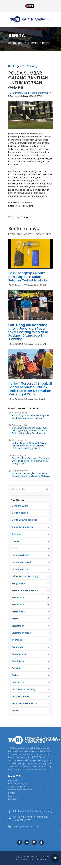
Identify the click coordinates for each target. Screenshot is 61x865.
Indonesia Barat (20, 555)
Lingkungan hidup (21, 632)
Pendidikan (18, 661)
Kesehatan (18, 597)
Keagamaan (18, 583)
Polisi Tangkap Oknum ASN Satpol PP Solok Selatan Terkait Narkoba (28, 276)
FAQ (10, 795)
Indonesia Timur (20, 569)
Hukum (15, 541)
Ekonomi (16, 534)
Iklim (14, 548)
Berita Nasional (20, 512)
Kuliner (15, 618)
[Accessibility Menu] (55, 858)
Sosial (15, 710)
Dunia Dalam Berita (22, 526)
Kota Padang (28, 66)
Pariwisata (17, 646)
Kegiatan (12, 799)
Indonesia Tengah (22, 562)
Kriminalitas (18, 611)
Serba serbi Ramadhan (24, 703)
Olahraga (17, 639)
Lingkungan (18, 625)
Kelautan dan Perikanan (25, 590)
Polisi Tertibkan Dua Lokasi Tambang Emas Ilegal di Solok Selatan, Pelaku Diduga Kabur (30, 461)
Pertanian (17, 668)
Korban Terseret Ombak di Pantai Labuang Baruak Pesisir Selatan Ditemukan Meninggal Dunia (30, 389)
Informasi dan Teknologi (25, 576)
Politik (15, 675)
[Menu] (50, 20)
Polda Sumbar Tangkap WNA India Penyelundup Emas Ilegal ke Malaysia (31, 474)
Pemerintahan (19, 654)
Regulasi (12, 780)
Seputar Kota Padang (23, 689)
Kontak (11, 792)
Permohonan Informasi (20, 789)
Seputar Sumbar (40, 92)
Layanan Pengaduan (18, 783)
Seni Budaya (18, 682)
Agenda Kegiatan (17, 786)
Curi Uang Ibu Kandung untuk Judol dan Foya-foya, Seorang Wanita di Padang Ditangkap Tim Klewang (28, 332)
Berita (12, 66)
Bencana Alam (20, 505)
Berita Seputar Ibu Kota (24, 519)
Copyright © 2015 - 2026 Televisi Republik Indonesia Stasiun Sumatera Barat (30, 857)
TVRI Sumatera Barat (19, 92)
